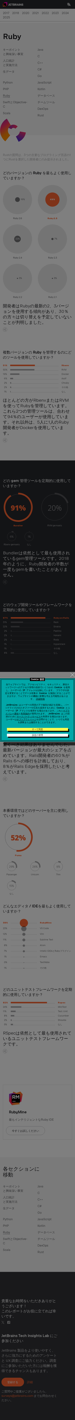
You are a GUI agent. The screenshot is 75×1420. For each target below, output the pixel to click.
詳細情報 (40, 699)
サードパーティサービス (29, 716)
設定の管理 (37, 735)
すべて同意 (37, 729)
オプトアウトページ (26, 719)
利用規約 (25, 713)
